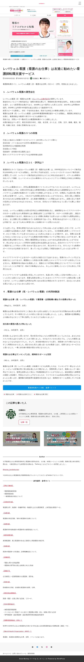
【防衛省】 (7, 582)
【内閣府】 (7, 557)
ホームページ (7, 653)
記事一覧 (24, 422)
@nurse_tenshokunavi (11, 470)
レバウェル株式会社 (41, 99)
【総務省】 (7, 524)
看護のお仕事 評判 (41, 394)
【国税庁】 (7, 571)
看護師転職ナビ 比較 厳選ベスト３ (42, 387)
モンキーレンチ (42, 659)
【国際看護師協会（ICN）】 (12, 620)
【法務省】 (7, 513)
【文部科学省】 (8, 502)
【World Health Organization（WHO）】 (17, 631)
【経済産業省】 (8, 535)
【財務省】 (7, 546)
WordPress (61, 659)
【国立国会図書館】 (10, 593)
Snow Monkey (24, 659)
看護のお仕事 (9, 394)
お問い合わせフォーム (19, 653)
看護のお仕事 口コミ (25, 394)
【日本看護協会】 (9, 604)
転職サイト (46, 78)
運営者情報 (31, 653)
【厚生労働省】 (8, 485)
